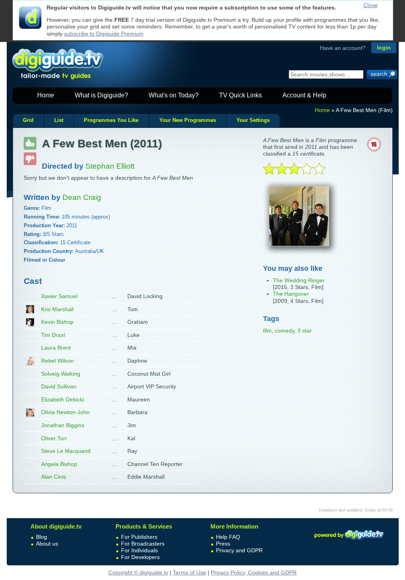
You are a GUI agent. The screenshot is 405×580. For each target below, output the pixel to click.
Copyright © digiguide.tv (138, 572)
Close (370, 5)
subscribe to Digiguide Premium (104, 33)
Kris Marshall (57, 309)
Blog (41, 537)
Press (223, 543)
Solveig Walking (60, 374)
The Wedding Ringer (299, 280)
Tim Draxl (53, 335)
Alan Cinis (53, 477)
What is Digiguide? (101, 95)
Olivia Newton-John (65, 412)
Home (45, 95)
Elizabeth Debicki (62, 399)
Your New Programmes (187, 120)
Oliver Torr (54, 438)
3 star (304, 330)
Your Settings (253, 120)
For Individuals (139, 550)
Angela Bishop (59, 464)
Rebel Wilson (57, 361)
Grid (28, 120)
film (267, 330)
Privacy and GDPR (239, 550)
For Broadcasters (143, 543)
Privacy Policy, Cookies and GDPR (254, 572)
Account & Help (304, 95)
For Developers (140, 557)
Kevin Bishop (57, 322)
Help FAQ (228, 537)
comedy (284, 330)
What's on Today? (174, 95)
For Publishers (139, 537)
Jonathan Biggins (62, 425)
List (58, 120)
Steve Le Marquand (66, 451)
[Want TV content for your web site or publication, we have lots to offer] (348, 541)
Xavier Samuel (59, 296)
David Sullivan (58, 386)
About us (47, 543)
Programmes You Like (111, 120)
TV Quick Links (240, 95)
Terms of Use (189, 572)
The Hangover (291, 294)
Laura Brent (56, 347)
